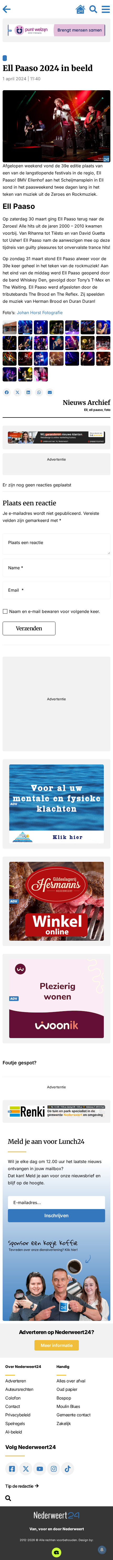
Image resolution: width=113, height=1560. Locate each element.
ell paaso (96, 410)
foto (107, 410)
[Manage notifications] (102, 1550)
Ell (86, 410)
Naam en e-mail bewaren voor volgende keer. (54, 611)
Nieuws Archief (86, 403)
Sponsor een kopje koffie (43, 1243)
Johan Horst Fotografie (40, 312)
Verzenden (29, 628)
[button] (7, 392)
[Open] (105, 9)
